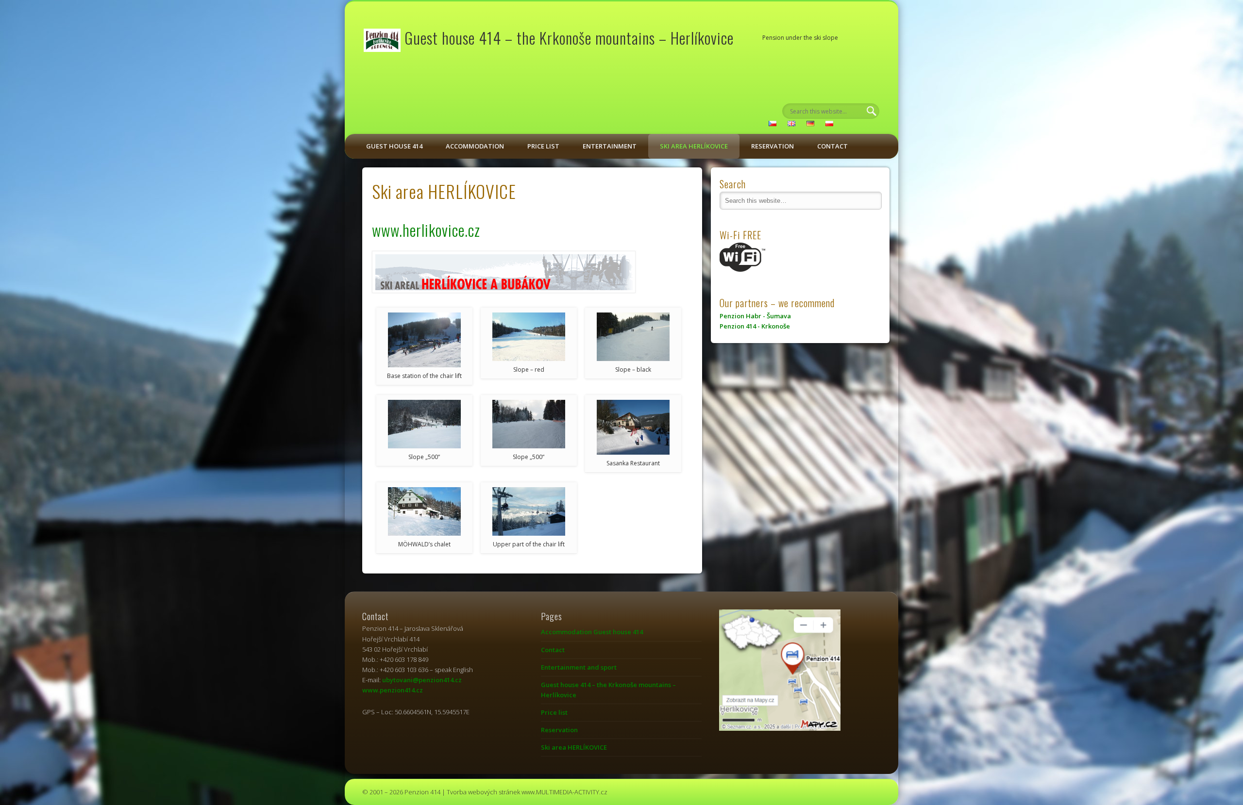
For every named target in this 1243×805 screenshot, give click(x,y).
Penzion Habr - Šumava (755, 316)
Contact (832, 146)
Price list (543, 146)
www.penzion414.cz (392, 690)
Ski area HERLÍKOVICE (694, 146)
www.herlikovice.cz (426, 229)
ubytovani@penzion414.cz (422, 679)
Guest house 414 (394, 146)
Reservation (772, 146)
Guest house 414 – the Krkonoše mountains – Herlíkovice (569, 37)
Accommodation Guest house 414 (592, 631)
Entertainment (610, 146)
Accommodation (475, 146)
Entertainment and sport (579, 667)
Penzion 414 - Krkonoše (755, 326)
